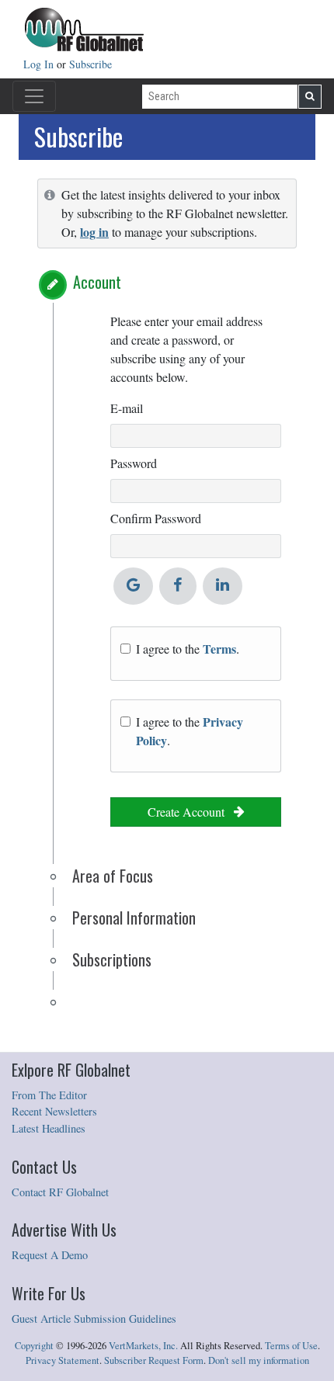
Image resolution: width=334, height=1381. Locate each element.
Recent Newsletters (54, 1111)
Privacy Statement (62, 1360)
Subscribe (90, 64)
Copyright (34, 1345)
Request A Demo (50, 1254)
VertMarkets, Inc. (143, 1345)
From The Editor (49, 1095)
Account (97, 281)
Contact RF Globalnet (60, 1192)
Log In (40, 64)
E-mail (126, 408)
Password (133, 463)
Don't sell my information (258, 1360)
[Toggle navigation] (34, 96)
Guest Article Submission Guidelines (94, 1318)
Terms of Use (291, 1345)
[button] (53, 285)
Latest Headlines (48, 1128)
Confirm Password (155, 518)
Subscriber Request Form (154, 1360)
